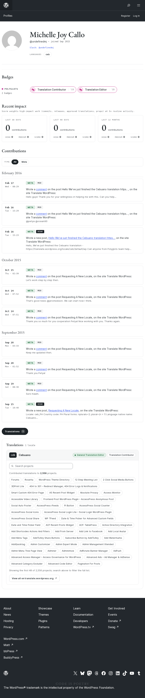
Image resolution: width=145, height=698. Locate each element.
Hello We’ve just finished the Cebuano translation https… (81, 237)
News (7, 614)
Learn (76, 608)
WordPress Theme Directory (54, 479)
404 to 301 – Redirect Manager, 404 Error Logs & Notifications (63, 486)
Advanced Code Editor (60, 563)
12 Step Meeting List (86, 479)
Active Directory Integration (117, 525)
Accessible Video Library (24, 499)
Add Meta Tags (19, 538)
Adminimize (68, 550)
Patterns (44, 627)
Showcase (45, 608)
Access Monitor (112, 492)
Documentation (83, 614)
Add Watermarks (113, 538)
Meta (24, 162)
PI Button (69, 505)
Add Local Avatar (117, 531)
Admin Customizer (40, 544)
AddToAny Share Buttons (46, 538)
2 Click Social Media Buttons (118, 479)
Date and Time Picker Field (25, 525)
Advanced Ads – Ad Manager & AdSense (108, 557)
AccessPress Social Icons (25, 512)
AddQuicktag (18, 544)
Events (112, 614)
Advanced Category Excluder (27, 563)
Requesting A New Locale (63, 410)
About (7, 608)
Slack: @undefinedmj (42, 47)
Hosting (9, 621)
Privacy (8, 627)
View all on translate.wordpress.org (33, 578)
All (15, 162)
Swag (113, 627)
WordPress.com (16, 639)
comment (41, 189)
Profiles (8, 15)
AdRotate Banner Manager (94, 550)
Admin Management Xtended (98, 544)
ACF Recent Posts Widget (60, 525)
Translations (14, 431)
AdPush (117, 550)
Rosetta (29, 479)
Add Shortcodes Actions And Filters (30, 531)
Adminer (52, 550)
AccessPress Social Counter (94, 505)
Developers (80, 621)
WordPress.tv (83, 627)
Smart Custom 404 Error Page (27, 492)
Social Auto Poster (21, 505)
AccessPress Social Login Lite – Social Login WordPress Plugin (78, 512)
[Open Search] (129, 5)
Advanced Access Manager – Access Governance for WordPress (46, 557)
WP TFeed (50, 518)
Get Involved (116, 608)
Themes (43, 614)
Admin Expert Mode (66, 544)
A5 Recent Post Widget (62, 492)
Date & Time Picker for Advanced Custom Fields (87, 518)
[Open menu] (139, 5)
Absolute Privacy (89, 492)
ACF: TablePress (88, 525)
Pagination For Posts (89, 563)
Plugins (42, 621)
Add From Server (64, 531)
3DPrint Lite (17, 486)
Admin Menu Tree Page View (26, 550)
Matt (8, 645)
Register (125, 15)
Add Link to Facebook (91, 531)
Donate (114, 621)
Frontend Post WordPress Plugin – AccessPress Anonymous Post (79, 499)
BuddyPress (13, 657)
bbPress (11, 651)
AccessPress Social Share (25, 518)
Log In (136, 15)
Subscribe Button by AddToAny (82, 538)
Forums (15, 479)
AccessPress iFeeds (48, 505)
